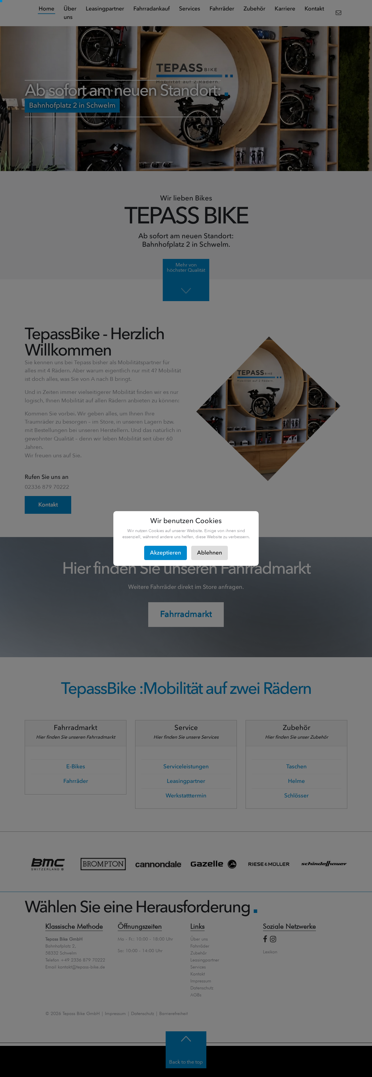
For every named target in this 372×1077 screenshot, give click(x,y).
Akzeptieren (165, 553)
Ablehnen (209, 553)
